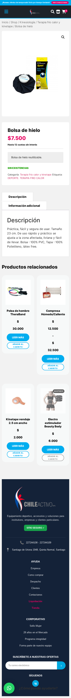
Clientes (35, 588)
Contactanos (35, 594)
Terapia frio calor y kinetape (36, 174)
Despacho (35, 581)
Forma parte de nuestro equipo (35, 645)
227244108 (32, 542)
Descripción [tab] (17, 197)
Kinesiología (27, 22)
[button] (63, 37)
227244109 (45, 542)
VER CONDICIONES (60, 2)
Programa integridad (35, 639)
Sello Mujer (36, 625)
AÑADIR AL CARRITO (18, 345)
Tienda (35, 608)
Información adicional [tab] (24, 205)
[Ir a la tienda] (58, 12)
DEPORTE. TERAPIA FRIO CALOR (26, 178)
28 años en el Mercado (35, 632)
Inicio (5, 22)
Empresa (35, 568)
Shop (14, 22)
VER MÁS (18, 337)
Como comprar (35, 575)
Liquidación (35, 601)
